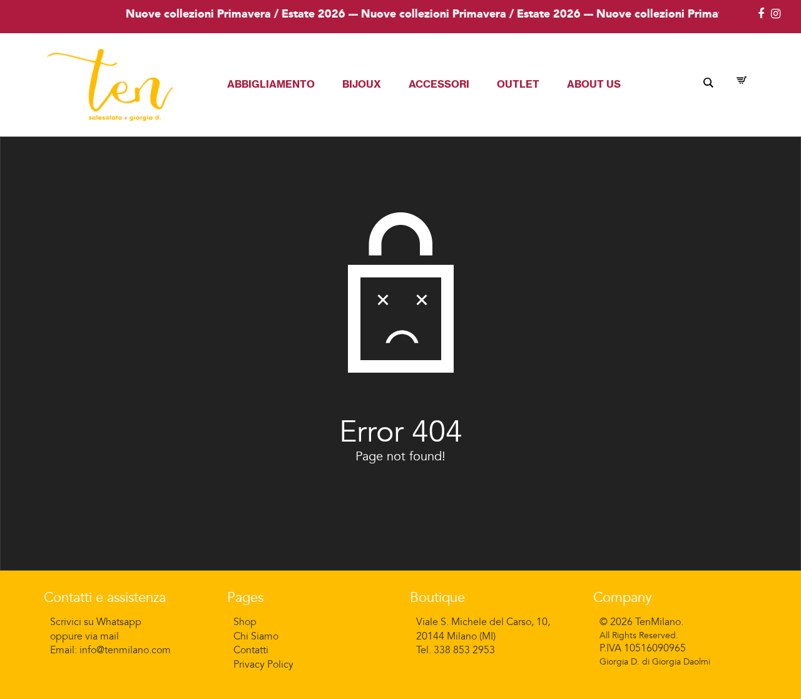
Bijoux (361, 84)
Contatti (250, 650)
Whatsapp (118, 622)
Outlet (518, 84)
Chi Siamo (255, 636)
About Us (594, 84)
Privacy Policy (263, 664)
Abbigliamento (271, 84)
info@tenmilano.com (125, 650)
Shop (245, 622)
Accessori (439, 84)
